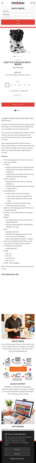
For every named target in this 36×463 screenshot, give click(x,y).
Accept (17, 449)
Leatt (18, 59)
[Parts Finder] (18, 326)
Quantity (18, 95)
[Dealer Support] (18, 369)
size (18, 81)
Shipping (15, 75)
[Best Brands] (18, 411)
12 (28, 85)
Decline (17, 454)
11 (24, 85)
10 (19, 85)
